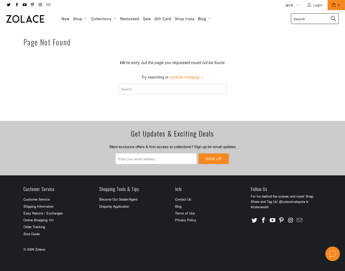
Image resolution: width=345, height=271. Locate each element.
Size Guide (31, 233)
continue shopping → (186, 76)
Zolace (40, 249)
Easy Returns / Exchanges (43, 213)
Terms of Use (185, 213)
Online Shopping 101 (38, 220)
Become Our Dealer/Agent (118, 199)
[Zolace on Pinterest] (32, 5)
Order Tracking (34, 226)
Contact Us (183, 199)
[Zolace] (30, 19)
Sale (147, 18)
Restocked (129, 18)
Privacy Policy (185, 220)
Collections (101, 18)
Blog (202, 18)
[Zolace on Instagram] (40, 5)
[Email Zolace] (48, 5)
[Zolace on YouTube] (24, 5)
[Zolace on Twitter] (8, 5)
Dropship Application (114, 206)
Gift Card (163, 18)
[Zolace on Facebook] (16, 5)
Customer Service (36, 199)
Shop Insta (184, 18)
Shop (77, 18)
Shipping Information (38, 206)
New (65, 18)
